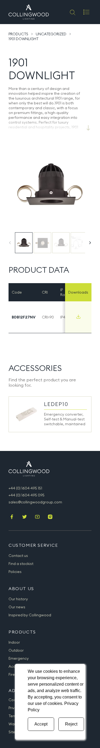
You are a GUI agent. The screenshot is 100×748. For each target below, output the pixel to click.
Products (18, 34)
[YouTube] (37, 517)
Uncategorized (51, 34)
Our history (18, 599)
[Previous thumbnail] (10, 242)
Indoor (14, 642)
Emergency (19, 658)
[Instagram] (50, 517)
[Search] (72, 12)
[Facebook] (12, 517)
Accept (40, 724)
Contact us (18, 555)
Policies (15, 571)
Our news (17, 607)
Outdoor (16, 650)
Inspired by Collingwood (30, 615)
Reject (71, 724)
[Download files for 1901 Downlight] (78, 316)
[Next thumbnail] (89, 242)
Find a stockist (21, 563)
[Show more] (88, 128)
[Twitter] (24, 517)
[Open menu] (86, 12)
